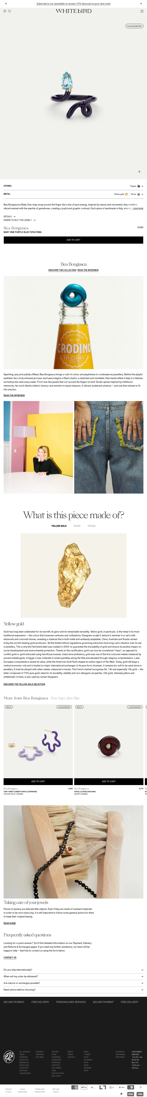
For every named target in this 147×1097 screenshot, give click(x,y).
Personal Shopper (56, 1064)
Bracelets (24, 1063)
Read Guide (10, 923)
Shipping (40, 1055)
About (70, 1052)
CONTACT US (10, 958)
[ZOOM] (139, 171)
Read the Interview (88, 270)
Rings (22, 1055)
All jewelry (25, 1052)
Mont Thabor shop (87, 1054)
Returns (40, 1057)
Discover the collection (62, 270)
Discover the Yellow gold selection (24, 684)
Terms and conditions (40, 1090)
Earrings (24, 1057)
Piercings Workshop (56, 1058)
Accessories (25, 1073)
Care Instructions (58, 1072)
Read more (138, 209)
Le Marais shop (88, 1061)
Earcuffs (24, 1060)
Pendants (24, 1068)
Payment (40, 1052)
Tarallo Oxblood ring (85, 792)
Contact (71, 1057)
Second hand (55, 1053)
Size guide (56, 1076)
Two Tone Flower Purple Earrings (20, 792)
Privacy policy (8, 1090)
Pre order (56, 1068)
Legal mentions (22, 1090)
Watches (23, 1071)
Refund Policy (56, 1090)
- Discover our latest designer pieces (73, 5)
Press (70, 1055)
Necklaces (24, 1065)
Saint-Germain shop (87, 1068)
